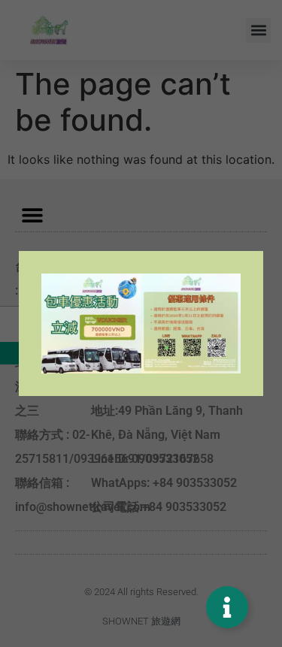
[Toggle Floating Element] (227, 607)
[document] (141, 323)
